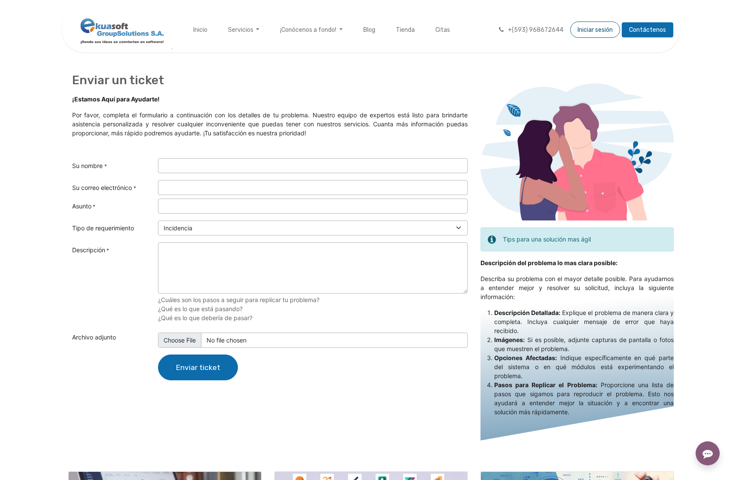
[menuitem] (200, 30)
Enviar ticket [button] (198, 367)
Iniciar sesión (595, 30)
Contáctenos (647, 30)
